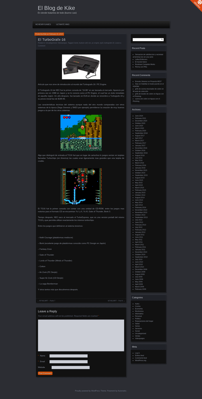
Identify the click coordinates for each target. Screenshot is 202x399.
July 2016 (138, 158)
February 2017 (140, 143)
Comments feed (141, 358)
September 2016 (141, 153)
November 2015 (141, 170)
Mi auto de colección (140, 91)
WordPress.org (140, 360)
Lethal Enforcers (141, 59)
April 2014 (139, 205)
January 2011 (140, 250)
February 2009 (140, 289)
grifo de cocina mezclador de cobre (148, 89)
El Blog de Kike (56, 8)
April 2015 (139, 185)
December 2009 (141, 269)
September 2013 (141, 217)
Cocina (137, 306)
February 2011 (140, 247)
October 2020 (140, 123)
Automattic (122, 391)
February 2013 (140, 225)
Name (41, 356)
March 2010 (139, 267)
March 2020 (139, 128)
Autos (137, 304)
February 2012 (140, 230)
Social (137, 331)
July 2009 (138, 277)
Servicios (138, 329)
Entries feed (139, 355)
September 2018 (141, 133)
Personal (138, 316)
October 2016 (140, 150)
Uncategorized (51, 43)
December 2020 (141, 121)
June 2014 (139, 200)
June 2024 (139, 116)
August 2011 (139, 235)
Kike (45, 34)
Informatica (139, 314)
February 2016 (140, 165)
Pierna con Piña (141, 67)
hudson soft (83, 43)
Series (137, 326)
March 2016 (139, 163)
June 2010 (139, 262)
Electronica (139, 311)
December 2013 (141, 210)
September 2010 (141, 257)
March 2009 (139, 287)
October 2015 (140, 173)
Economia (139, 309)
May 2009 (138, 282)
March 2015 (139, 188)
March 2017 (139, 141)
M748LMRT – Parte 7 (47, 301)
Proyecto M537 (156, 81)
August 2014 (140, 198)
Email (41, 361)
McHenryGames (43, 24)
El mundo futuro (141, 62)
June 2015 (139, 180)
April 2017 (139, 138)
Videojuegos (62, 43)
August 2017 (140, 136)
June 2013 (139, 222)
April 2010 (139, 264)
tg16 (101, 43)
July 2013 (138, 220)
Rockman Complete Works (145, 64)
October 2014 (140, 195)
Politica (138, 319)
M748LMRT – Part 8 (115, 301)
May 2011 (138, 240)
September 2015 (141, 175)
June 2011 (139, 237)
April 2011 (139, 242)
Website (41, 367)
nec (89, 43)
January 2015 (140, 193)
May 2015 (138, 183)
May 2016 (138, 160)
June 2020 (139, 126)
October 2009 (140, 272)
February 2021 (140, 118)
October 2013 (140, 215)
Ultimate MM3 (62, 24)
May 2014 (138, 202)
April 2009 (139, 284)
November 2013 (141, 212)
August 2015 (140, 178)
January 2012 (140, 232)
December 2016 (141, 148)
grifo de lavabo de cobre (144, 94)
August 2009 (140, 274)
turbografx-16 (109, 43)
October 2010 (140, 254)
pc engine (95, 43)
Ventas (137, 336)
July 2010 (138, 259)
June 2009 (139, 279)
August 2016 (140, 155)
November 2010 (141, 252)
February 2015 (140, 190)
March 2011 (139, 245)
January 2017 (140, 146)
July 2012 (138, 227)
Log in (137, 353)
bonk (76, 43)
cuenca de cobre (141, 99)
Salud (137, 324)
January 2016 (140, 168)
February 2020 (140, 131)
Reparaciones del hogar (144, 321)
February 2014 (140, 207)
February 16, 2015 (56, 34)
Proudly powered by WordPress (87, 391)
